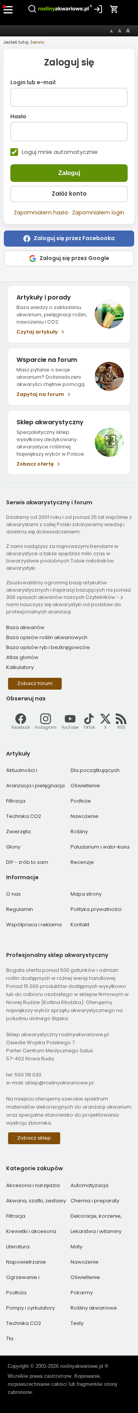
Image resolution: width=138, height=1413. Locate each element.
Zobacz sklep (34, 1138)
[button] (69, 239)
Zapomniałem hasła (41, 212)
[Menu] (8, 9)
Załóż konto (69, 194)
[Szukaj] (32, 12)
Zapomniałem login (98, 212)
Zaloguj (69, 173)
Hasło (18, 116)
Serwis (37, 42)
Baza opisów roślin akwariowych (46, 637)
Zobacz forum (35, 683)
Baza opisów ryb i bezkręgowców (48, 647)
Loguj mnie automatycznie (60, 152)
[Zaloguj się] (98, 9)
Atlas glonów (22, 657)
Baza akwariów (25, 627)
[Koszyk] (114, 9)
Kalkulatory (20, 667)
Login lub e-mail (33, 82)
